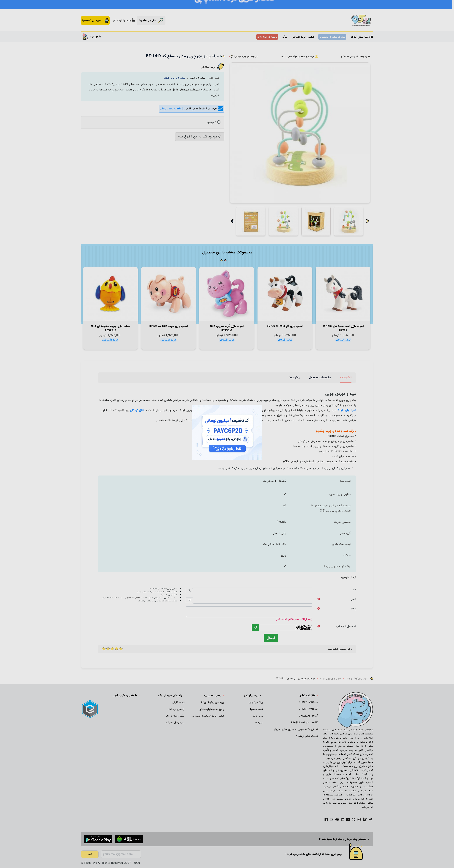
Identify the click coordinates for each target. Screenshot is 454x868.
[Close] (266, 401)
